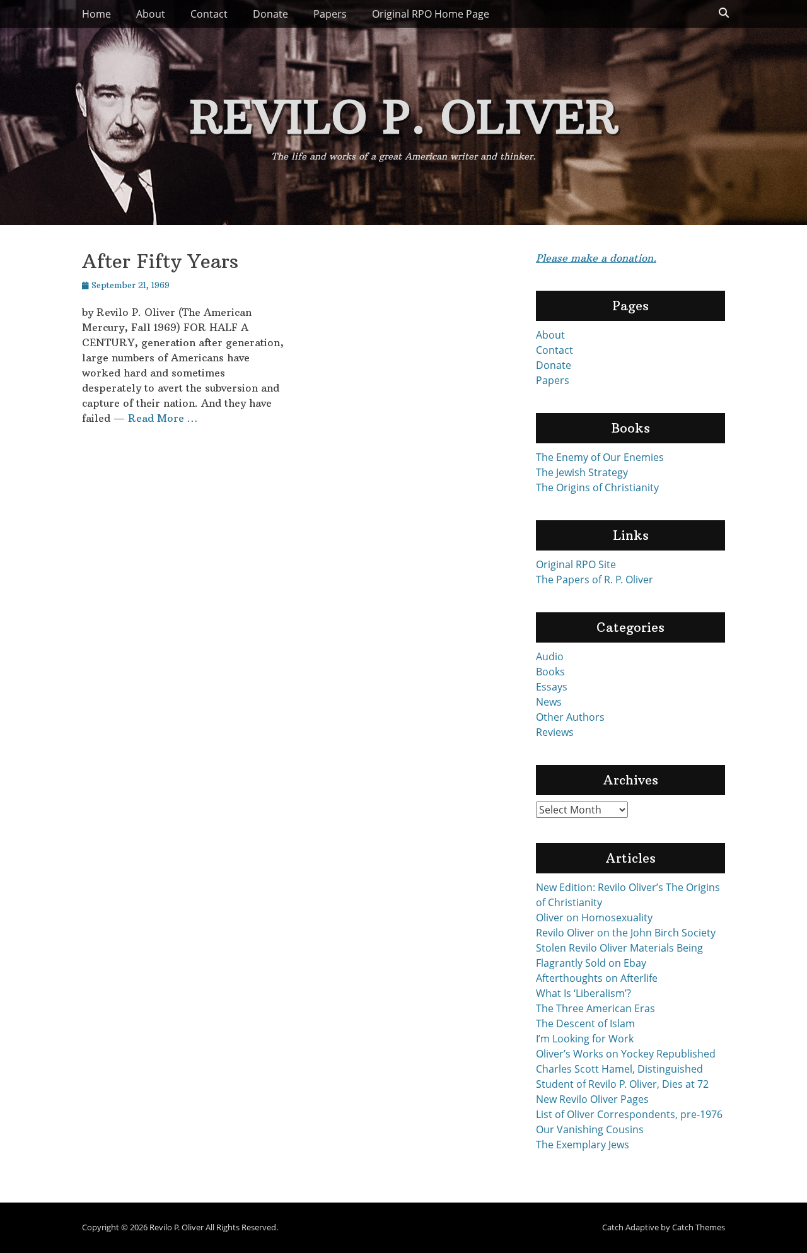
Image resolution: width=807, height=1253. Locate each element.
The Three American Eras (595, 1008)
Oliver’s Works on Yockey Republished (626, 1054)
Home (96, 14)
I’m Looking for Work (585, 1039)
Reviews (555, 732)
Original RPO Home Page (430, 14)
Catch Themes (698, 1227)
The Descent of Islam (585, 1023)
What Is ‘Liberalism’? (583, 993)
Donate (270, 14)
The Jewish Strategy (582, 472)
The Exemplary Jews (582, 1144)
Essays (551, 687)
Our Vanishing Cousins (590, 1129)
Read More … (162, 418)
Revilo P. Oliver (403, 116)
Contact (209, 14)
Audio (550, 656)
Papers (330, 14)
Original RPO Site (576, 564)
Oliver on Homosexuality (594, 917)
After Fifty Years (160, 261)
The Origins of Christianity (597, 487)
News (549, 702)
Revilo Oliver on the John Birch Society (626, 933)
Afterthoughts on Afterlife (597, 978)
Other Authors (570, 717)
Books (550, 672)
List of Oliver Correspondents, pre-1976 (629, 1114)
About (150, 14)
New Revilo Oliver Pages (592, 1099)
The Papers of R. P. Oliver (594, 579)
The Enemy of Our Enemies (600, 457)
